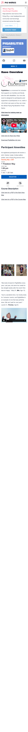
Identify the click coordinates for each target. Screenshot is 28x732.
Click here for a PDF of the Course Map (13, 199)
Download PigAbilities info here (11, 140)
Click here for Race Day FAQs (10, 136)
